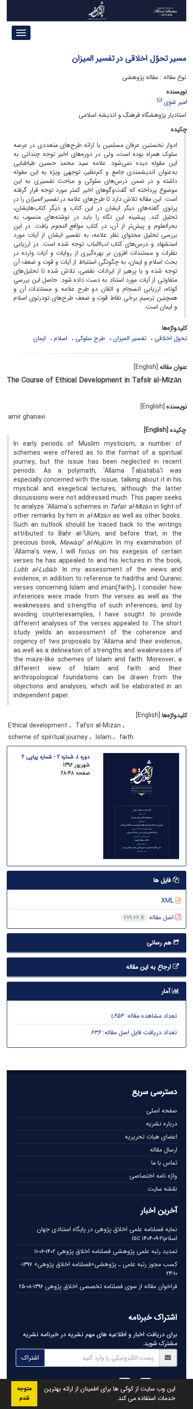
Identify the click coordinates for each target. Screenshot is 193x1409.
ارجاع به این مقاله (149, 967)
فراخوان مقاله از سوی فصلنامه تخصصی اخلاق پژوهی (111, 1286)
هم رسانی (160, 943)
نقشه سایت (162, 1189)
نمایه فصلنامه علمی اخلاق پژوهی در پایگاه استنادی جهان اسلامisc (107, 1233)
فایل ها (163, 880)
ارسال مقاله (163, 1150)
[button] (113, 1399)
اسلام (60, 338)
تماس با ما (164, 1163)
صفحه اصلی (161, 1111)
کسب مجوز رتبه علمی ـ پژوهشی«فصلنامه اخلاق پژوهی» (105, 1264)
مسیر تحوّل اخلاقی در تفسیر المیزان (129, 58)
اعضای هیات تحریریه (151, 1137)
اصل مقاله (149, 917)
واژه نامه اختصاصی (153, 1176)
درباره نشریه (161, 1124)
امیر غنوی (175, 102)
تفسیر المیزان (129, 338)
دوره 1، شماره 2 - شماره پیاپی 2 (56, 757)
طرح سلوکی (90, 338)
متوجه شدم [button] (24, 1393)
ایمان (39, 338)
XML (168, 901)
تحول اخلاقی (170, 338)
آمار (167, 991)
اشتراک (30, 1358)
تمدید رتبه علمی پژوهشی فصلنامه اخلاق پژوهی (117, 1251)
